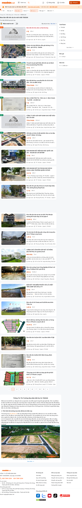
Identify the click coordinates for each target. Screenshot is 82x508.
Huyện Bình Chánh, (46, 109)
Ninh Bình (55, 127)
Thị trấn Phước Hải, (39, 296)
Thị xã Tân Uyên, (49, 244)
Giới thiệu (38, 475)
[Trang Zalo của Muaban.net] (44, 496)
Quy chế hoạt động (41, 478)
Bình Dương (46, 145)
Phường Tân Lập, (40, 57)
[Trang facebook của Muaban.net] (38, 496)
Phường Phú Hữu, (40, 197)
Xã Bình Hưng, (38, 366)
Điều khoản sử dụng (41, 482)
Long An (43, 39)
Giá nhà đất (70, 480)
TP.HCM (47, 74)
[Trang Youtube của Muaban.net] (49, 496)
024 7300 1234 (18, 478)
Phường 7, (37, 349)
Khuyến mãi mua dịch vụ (57, 478)
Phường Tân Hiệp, (40, 244)
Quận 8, (42, 349)
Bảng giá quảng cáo (56, 475)
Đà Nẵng (63, 33)
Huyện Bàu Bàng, (47, 261)
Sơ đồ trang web (40, 485)
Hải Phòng (44, 92)
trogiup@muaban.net (8, 494)
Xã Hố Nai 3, (37, 279)
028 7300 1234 (53, 7)
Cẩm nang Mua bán (72, 475)
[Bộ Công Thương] (65, 497)
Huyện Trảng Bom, (45, 279)
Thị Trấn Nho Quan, (39, 127)
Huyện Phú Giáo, (38, 145)
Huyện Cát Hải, (38, 92)
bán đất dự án (13, 413)
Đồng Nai (52, 279)
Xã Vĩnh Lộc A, (38, 109)
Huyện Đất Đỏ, (47, 296)
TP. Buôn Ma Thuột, (49, 57)
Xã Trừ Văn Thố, (38, 261)
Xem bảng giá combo (34, 7)
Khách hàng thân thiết (57, 482)
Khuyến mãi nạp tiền (56, 480)
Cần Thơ (63, 40)
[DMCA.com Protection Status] (41, 500)
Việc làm (69, 482)
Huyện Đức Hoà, (38, 314)
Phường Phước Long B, (40, 384)
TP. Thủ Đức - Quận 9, (40, 74)
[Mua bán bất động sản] (8, 2)
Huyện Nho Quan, (48, 127)
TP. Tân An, (38, 39)
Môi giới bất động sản (72, 478)
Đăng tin (75, 2)
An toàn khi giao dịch (41, 480)
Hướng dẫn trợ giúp (56, 485)
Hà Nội (62, 30)
